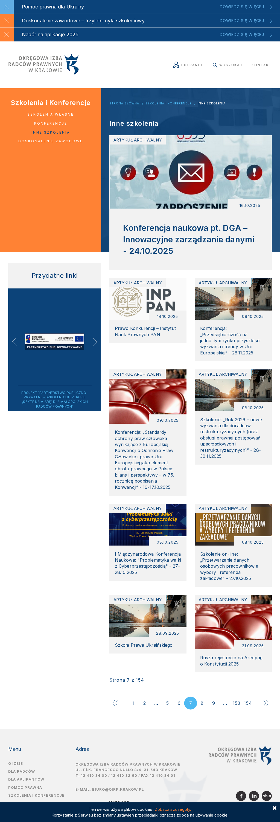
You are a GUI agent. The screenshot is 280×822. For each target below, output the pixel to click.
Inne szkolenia (212, 103)
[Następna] (266, 703)
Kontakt (262, 65)
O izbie (15, 763)
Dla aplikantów (26, 779)
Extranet (192, 65)
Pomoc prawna (25, 787)
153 (236, 703)
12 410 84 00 (94, 775)
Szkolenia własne (50, 114)
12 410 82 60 (124, 775)
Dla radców (21, 771)
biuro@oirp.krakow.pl (118, 789)
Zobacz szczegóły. (173, 809)
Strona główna (124, 103)
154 (248, 703)
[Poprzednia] (115, 703)
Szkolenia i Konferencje (168, 103)
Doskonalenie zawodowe (50, 141)
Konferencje (50, 123)
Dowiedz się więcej (242, 6)
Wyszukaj (230, 65)
